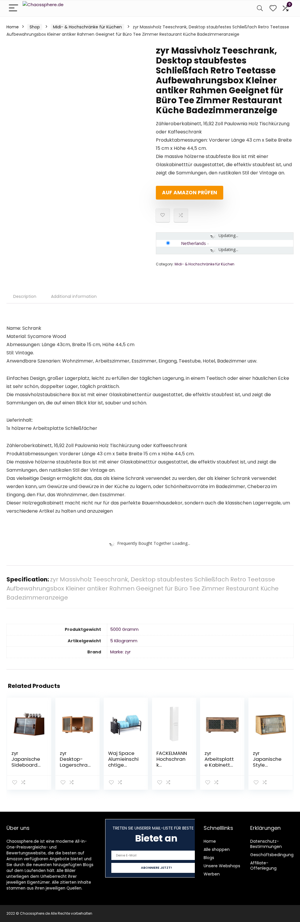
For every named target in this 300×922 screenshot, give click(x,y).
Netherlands (193, 243)
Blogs (209, 858)
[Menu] (13, 8)
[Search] (260, 8)
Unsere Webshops (222, 866)
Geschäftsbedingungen (274, 855)
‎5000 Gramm (124, 629)
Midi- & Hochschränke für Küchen (87, 27)
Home (12, 27)
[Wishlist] (273, 8)
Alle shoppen (217, 849)
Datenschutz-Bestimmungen (266, 843)
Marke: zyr (120, 652)
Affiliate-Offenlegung (263, 865)
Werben (212, 874)
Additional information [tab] (74, 296)
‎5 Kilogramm (123, 641)
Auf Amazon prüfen (189, 192)
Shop (35, 27)
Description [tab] (24, 296)
